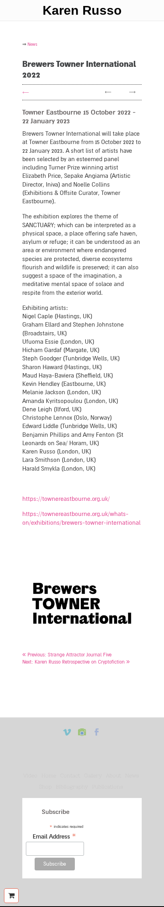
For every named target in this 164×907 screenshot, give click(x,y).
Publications (107, 787)
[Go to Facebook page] (96, 736)
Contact (70, 776)
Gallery (93, 776)
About (113, 776)
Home (48, 776)
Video (30, 776)
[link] (66, 655)
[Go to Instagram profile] (82, 736)
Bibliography (72, 787)
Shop (45, 787)
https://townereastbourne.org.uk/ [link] (66, 498)
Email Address (54, 836)
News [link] (32, 44)
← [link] (108, 92)
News (132, 776)
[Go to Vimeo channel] (67, 736)
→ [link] (132, 92)
